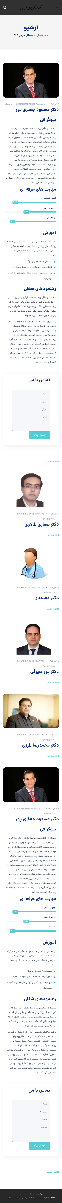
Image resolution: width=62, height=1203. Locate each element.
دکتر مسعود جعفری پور (37, 109)
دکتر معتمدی (46, 598)
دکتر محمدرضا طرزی (40, 745)
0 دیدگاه (8, 104)
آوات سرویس (25, 1194)
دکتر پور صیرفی (44, 672)
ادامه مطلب (52, 462)
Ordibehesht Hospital (28, 104)
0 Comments (49, 519)
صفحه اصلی (42, 35)
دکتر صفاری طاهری (42, 524)
